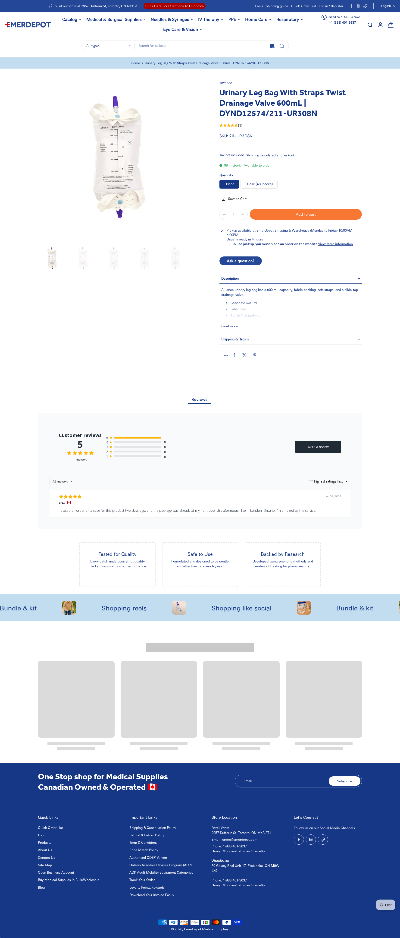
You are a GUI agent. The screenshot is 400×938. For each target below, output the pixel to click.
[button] (306, 214)
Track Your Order (142, 880)
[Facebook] (351, 6)
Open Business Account (56, 872)
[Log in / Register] (380, 25)
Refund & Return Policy (146, 835)
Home (135, 63)
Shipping (253, 155)
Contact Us (46, 857)
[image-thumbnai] (52, 259)
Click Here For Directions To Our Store (174, 6)
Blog (41, 887)
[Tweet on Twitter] (244, 355)
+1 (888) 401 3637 (342, 22)
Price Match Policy (143, 850)
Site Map (45, 865)
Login (42, 835)
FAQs (259, 6)
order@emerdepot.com (239, 839)
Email (248, 781)
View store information (335, 244)
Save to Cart (237, 198)
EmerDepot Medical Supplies (206, 929)
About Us (45, 850)
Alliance (225, 83)
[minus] (224, 214)
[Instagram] (358, 6)
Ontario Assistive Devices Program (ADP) (160, 865)
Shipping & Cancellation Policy (152, 827)
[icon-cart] (390, 24)
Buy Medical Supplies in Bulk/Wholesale (68, 880)
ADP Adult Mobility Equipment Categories (161, 872)
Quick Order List (303, 6)
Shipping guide (277, 6)
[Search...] (281, 46)
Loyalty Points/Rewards (147, 887)
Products (44, 842)
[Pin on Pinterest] (255, 355)
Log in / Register (331, 6)
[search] (370, 24)
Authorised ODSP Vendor (148, 857)
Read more (229, 326)
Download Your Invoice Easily (151, 895)
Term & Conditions (143, 842)
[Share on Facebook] (234, 355)
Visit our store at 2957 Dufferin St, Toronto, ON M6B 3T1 (98, 6)
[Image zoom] (119, 162)
